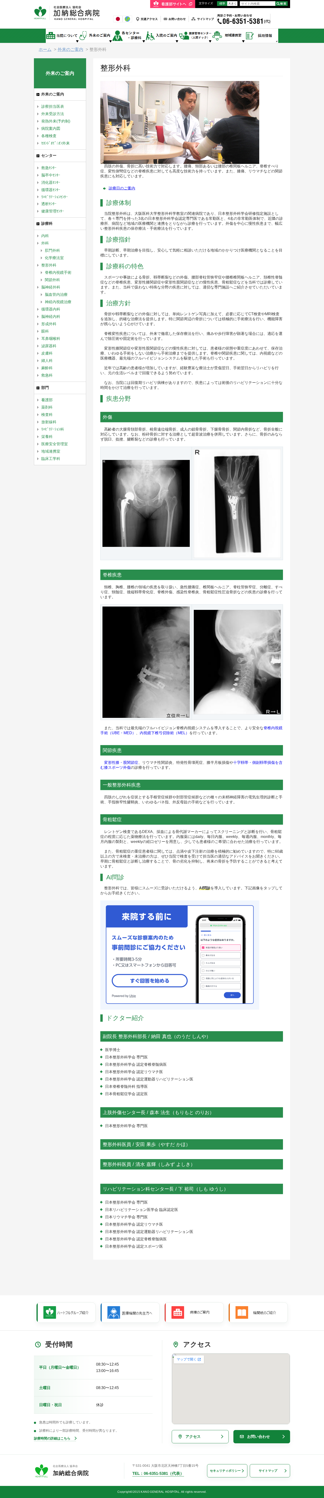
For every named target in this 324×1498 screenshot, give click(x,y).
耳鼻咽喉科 (50, 339)
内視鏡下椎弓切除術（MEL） (164, 733)
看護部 (47, 400)
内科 (45, 236)
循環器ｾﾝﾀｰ (50, 190)
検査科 (47, 415)
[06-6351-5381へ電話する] (243, 16)
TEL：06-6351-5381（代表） (158, 1473)
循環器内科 (50, 309)
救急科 (47, 375)
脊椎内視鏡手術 (58, 272)
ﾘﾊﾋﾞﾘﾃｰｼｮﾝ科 (52, 429)
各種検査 (48, 136)
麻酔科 (47, 368)
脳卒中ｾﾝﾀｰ (50, 175)
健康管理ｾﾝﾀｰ (52, 211)
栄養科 (47, 437)
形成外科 (48, 324)
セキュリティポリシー (225, 1470)
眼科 (45, 331)
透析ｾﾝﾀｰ (48, 204)
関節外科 (52, 280)
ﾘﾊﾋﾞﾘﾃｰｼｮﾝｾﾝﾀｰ (54, 197)
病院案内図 (50, 128)
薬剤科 (47, 407)
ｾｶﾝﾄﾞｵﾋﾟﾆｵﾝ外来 (55, 143)
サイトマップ (268, 1470)
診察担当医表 (52, 106)
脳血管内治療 (56, 294)
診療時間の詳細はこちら (52, 1438)
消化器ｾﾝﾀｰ (50, 182)
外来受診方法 (52, 114)
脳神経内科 (50, 317)
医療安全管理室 (54, 444)
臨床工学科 (50, 459)
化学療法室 (54, 258)
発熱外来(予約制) (55, 121)
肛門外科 (52, 250)
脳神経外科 (50, 287)
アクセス (193, 1437)
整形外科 (48, 265)
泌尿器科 (48, 346)
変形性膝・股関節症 (121, 762)
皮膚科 (47, 353)
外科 (45, 243)
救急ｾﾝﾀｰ (48, 168)
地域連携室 (50, 451)
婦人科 (47, 361)
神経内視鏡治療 (58, 302)
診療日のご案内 (122, 188)
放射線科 (48, 422)
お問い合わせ (258, 1437)
